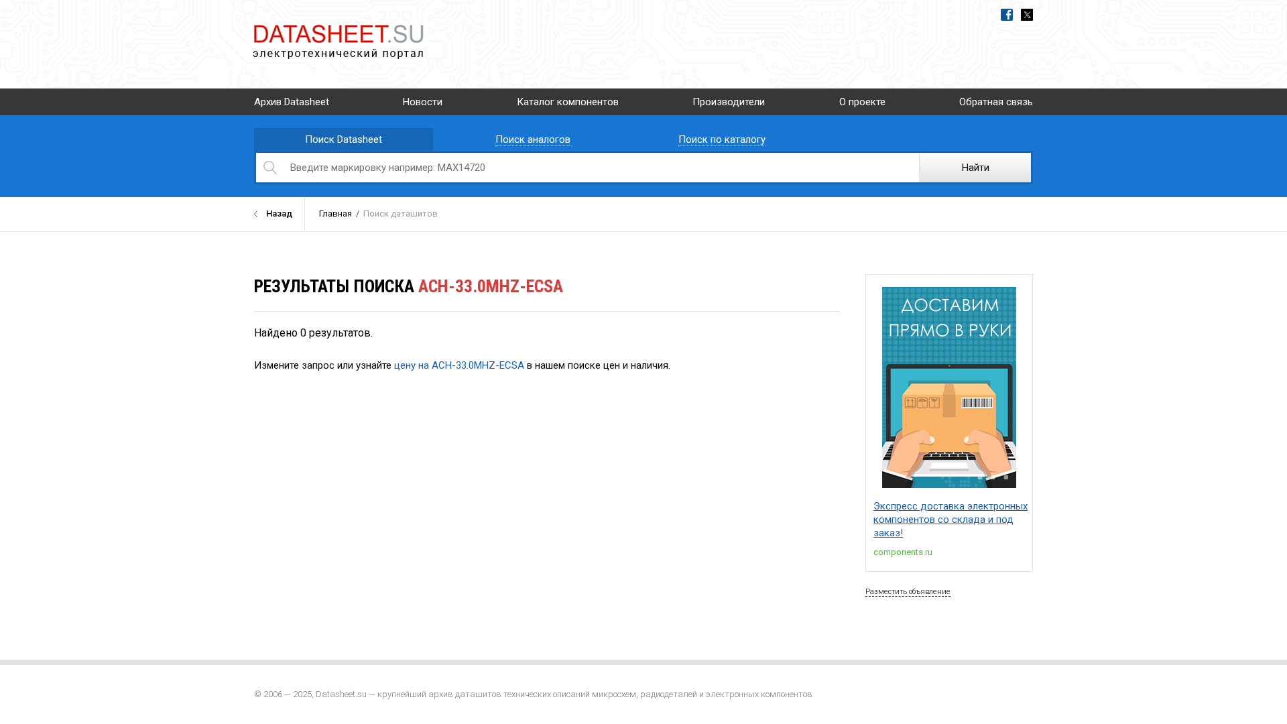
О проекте (862, 102)
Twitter (1027, 15)
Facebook (1007, 15)
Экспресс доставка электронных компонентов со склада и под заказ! (950, 519)
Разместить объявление (908, 591)
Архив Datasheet (291, 102)
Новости (422, 102)
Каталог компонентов (568, 102)
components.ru (902, 552)
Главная (335, 213)
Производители (728, 102)
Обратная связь (996, 102)
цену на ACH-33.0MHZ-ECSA (459, 365)
